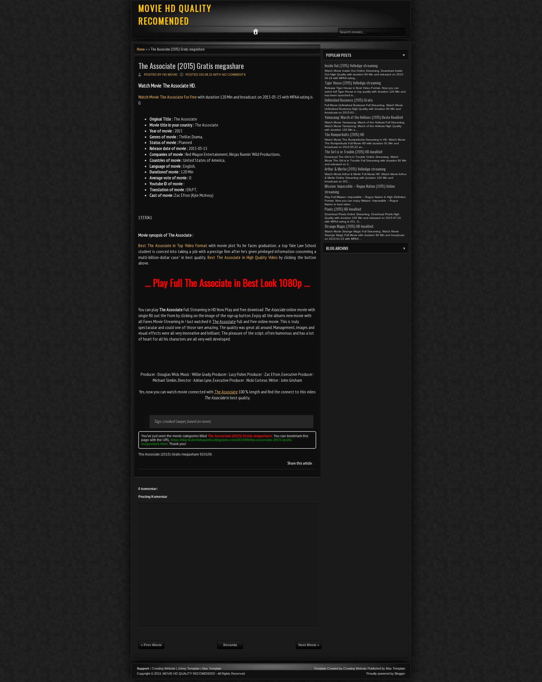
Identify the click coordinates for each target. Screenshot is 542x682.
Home (141, 49)
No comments (234, 74)
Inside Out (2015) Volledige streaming (351, 65)
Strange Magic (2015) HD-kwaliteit (349, 226)
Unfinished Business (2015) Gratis (349, 100)
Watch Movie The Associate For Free (168, 97)
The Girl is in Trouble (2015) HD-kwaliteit (354, 151)
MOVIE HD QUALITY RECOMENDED (175, 14)
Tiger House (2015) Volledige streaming (353, 83)
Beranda (230, 645)
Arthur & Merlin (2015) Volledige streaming (355, 169)
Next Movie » (308, 645)
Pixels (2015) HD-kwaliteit (343, 209)
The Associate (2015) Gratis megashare (191, 65)
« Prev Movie (151, 645)
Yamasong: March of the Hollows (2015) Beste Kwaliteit (364, 117)
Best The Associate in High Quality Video (242, 257)
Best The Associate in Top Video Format (172, 245)
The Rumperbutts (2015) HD (344, 134)
